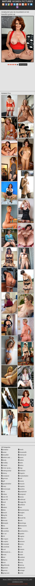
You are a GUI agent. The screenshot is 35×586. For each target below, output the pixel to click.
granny (4, 570)
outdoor (22, 557)
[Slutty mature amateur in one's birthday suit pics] (9, 148)
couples (5, 541)
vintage (22, 570)
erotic (4, 554)
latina (21, 465)
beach (4, 512)
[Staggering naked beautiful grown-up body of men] (9, 376)
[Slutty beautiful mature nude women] (26, 306)
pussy (21, 497)
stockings (22, 523)
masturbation (23, 476)
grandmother (6, 484)
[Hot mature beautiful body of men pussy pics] (26, 154)
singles (21, 512)
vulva (21, 539)
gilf (3, 481)
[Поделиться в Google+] (12, 4)
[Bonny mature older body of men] (26, 235)
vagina (21, 536)
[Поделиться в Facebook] (6, 4)
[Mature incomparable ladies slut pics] (26, 184)
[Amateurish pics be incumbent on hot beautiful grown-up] (17, 39)
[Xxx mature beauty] (9, 257)
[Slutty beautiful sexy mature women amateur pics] (9, 398)
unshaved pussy (25, 531)
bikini (4, 518)
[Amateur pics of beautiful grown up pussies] (9, 193)
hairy (4, 486)
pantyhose (23, 491)
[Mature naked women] (26, 425)
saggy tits (22, 502)
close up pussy (7, 468)
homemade (6, 489)
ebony (4, 473)
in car (4, 533)
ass (3, 505)
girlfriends (5, 565)
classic (4, 465)
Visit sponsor (23, 64)
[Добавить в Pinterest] (20, 4)
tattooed (22, 568)
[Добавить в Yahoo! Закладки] (17, 7)
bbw (4, 510)
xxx (20, 547)
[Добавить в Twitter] (31, 4)
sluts (21, 515)
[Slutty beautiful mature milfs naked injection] (9, 129)
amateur (5, 449)
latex (21, 463)
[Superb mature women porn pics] (9, 105)
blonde (4, 520)
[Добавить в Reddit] (23, 4)
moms (21, 481)
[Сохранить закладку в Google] (9, 4)
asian (4, 452)
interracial (22, 455)
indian (4, 494)
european (5, 476)
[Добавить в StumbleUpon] (26, 4)
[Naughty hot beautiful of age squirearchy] (9, 238)
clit (3, 536)
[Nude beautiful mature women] (9, 280)
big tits (4, 515)
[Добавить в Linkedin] (14, 4)
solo (20, 520)
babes (4, 507)
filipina (4, 560)
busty (4, 460)
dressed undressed (8, 552)
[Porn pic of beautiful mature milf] (26, 258)
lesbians (22, 470)
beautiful (5, 455)
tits (20, 528)
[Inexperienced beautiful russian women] (26, 130)
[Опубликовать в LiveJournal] (17, 4)
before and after (7, 457)
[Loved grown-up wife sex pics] (9, 169)
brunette (5, 528)
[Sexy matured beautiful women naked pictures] (9, 325)
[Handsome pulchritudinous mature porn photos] (9, 303)
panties (22, 489)
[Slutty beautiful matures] (26, 330)
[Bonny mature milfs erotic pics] (26, 211)
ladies (21, 460)
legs (20, 468)
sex (20, 507)
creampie (5, 544)
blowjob (5, 523)
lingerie (22, 473)
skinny (21, 565)
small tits (22, 518)
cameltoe (5, 531)
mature (21, 549)
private (21, 560)
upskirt (21, 533)
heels (21, 449)
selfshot (22, 505)
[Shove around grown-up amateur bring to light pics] (26, 282)
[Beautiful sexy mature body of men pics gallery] (26, 354)
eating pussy (6, 470)
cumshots (5, 547)
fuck (4, 562)
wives (21, 544)
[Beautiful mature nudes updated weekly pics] (26, 109)
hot (3, 491)
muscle (21, 484)
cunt (4, 549)
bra (3, 526)
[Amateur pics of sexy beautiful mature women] (9, 350)
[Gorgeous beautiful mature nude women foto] (9, 422)
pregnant (22, 494)
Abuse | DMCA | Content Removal (13, 579)
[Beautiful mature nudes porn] (9, 217)
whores (22, 541)
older (21, 554)
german (5, 478)
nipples (22, 486)
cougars (5, 539)
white (21, 573)
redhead (22, 499)
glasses (5, 568)
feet (3, 557)
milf (20, 478)
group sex (5, 573)
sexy (21, 562)
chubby (5, 463)
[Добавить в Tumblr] (28, 4)
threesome (23, 526)
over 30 (5, 497)
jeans (21, 457)
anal (4, 502)
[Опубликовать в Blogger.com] (3, 4)
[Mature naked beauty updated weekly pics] (26, 377)
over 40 (5, 499)
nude (21, 552)
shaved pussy (24, 510)
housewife (23, 452)
